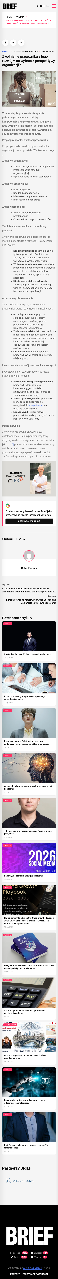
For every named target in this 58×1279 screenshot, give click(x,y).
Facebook (19, 1253)
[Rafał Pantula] (29, 556)
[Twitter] (20, 539)
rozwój (10, 444)
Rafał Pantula (30, 51)
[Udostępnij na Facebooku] (5, 42)
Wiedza (20, 17)
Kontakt (15, 1274)
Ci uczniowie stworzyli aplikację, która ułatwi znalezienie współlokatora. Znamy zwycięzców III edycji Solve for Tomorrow (28, 590)
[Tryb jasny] (37, 6)
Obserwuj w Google (29, 521)
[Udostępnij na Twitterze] (13, 42)
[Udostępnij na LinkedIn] (21, 42)
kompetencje (36, 405)
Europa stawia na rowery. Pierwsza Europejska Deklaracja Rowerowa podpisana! (31, 601)
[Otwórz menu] (54, 6)
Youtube (40, 1257)
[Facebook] (16, 539)
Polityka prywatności (35, 1274)
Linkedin (40, 1253)
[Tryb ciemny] (47, 6)
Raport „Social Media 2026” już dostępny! (23, 876)
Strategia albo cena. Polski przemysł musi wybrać (27, 654)
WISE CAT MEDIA (32, 1268)
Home (9, 17)
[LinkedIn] (24, 539)
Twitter (20, 1257)
